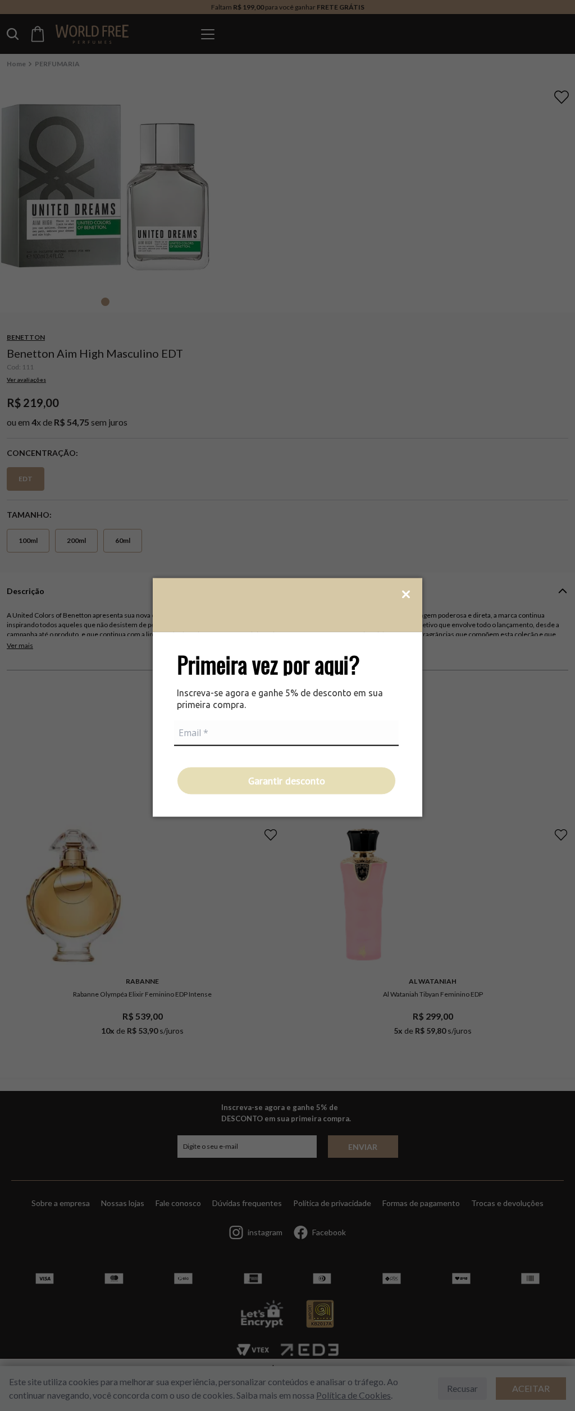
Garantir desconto (286, 780)
